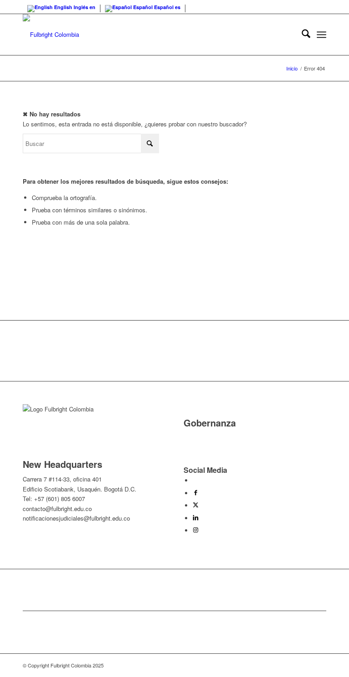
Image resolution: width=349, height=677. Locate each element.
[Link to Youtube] (195, 480)
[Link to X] (196, 505)
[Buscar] (301, 34)
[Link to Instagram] (196, 530)
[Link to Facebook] (196, 493)
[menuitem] (301, 34)
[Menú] (321, 34)
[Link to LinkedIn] (196, 518)
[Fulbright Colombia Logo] (51, 34)
